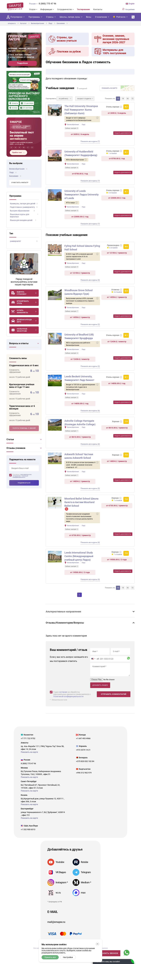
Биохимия (14, 176)
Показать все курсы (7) (90, 141)
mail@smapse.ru (56, 922)
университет (15, 241)
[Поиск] (133, 17)
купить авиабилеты (22, 311)
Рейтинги (120, 17)
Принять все (50, 957)
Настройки (68, 957)
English (132, 4)
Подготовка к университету (22, 207)
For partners (130, 9)
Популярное (16, 17)
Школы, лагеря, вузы (70, 17)
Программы (34, 17)
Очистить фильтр (19, 182)
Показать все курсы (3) (90, 280)
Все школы (37, 948)
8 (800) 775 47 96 (47, 3)
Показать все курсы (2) (90, 324)
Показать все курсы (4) (90, 444)
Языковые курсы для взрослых (19, 215)
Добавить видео (100, 685)
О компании (101, 17)
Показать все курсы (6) (90, 411)
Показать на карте (109, 88)
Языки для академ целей (21, 220)
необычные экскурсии (22, 330)
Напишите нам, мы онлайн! (108, 961)
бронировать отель (23, 302)
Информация (46, 9)
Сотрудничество (64, 9)
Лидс (11, 172)
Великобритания (17, 169)
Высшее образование (19, 211)
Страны (50, 17)
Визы (88, 17)
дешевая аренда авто (24, 321)
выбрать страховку (21, 293)
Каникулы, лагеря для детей (22, 203)
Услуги (32, 9)
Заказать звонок (108, 953)
